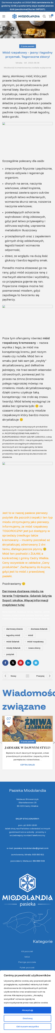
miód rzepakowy (35, 641)
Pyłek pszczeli (27, 967)
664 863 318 (39, 861)
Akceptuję (27, 1010)
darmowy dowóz (14, 629)
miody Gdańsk (13, 648)
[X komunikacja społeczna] (13, 663)
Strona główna (10, 34)
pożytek (10, 654)
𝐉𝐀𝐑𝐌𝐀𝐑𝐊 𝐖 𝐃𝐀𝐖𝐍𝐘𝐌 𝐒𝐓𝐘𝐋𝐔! (27, 747)
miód (30, 635)
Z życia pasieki (29, 34)
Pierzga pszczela (27, 962)
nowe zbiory (34, 648)
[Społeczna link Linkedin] (28, 663)
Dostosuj (27, 1018)
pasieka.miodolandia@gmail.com (31, 848)
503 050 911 (38, 854)
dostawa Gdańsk (39, 629)
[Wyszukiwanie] (44, 16)
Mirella (19, 62)
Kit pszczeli (27, 951)
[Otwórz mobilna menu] (4, 16)
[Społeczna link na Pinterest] (21, 663)
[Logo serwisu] (26, 16)
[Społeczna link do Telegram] (36, 663)
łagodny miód (13, 635)
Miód (27, 956)
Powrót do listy (27, 676)
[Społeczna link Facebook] (5, 663)
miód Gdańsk (12, 641)
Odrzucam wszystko (27, 1026)
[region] (27, 1001)
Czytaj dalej (27, 764)
